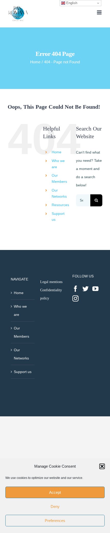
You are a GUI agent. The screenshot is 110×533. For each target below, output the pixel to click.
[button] (102, 466)
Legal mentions (51, 282)
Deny (55, 506)
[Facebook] (75, 289)
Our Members (21, 332)
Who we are (20, 310)
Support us (22, 372)
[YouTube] (95, 289)
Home (56, 152)
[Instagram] (75, 298)
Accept (55, 492)
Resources (60, 205)
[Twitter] (85, 289)
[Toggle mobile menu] (99, 12)
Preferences (55, 520)
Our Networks (21, 354)
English (71, 3)
